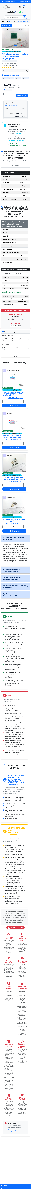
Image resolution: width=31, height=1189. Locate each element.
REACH (26, 78)
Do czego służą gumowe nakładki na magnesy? (14, 587)
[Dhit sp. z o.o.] (8, 6)
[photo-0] (15, 45)
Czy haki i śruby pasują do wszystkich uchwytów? (12, 578)
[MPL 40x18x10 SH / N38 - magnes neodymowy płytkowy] (14, 505)
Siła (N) (13, 338)
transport (8, 90)
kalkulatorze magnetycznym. (16, 140)
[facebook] (15, 12)
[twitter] (18, 12)
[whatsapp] (20, 12)
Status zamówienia (9, 1)
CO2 (6, 78)
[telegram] (23, 12)
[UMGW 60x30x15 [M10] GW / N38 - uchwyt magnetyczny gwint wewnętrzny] (14, 378)
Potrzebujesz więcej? (11, 105)
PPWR (19, 78)
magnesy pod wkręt (22, 1032)
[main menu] (28, 7)
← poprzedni (7, 25)
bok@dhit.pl (26, 1)
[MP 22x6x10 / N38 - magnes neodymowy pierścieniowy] (14, 421)
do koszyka (22, 96)
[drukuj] (10, 12)
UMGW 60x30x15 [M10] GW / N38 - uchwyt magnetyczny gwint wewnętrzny (13, 393)
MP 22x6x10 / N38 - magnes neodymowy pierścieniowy (11, 436)
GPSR (12, 78)
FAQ (2, 1)
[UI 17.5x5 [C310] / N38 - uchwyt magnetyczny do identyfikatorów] (14, 463)
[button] (20, 7)
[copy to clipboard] (8, 12)
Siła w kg (4, 338)
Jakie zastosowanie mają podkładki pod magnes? (11, 570)
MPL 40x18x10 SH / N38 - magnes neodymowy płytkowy (13, 520)
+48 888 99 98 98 (21, 129)
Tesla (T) (18, 347)
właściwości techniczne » (12, 75)
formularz (19, 133)
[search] (25, 17)
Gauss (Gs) (5, 347)
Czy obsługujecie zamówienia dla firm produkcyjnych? (14, 595)
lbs (21, 338)
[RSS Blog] (13, 12)
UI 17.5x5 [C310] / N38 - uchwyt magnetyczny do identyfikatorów (13, 478)
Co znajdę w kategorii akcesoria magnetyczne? (14, 538)
